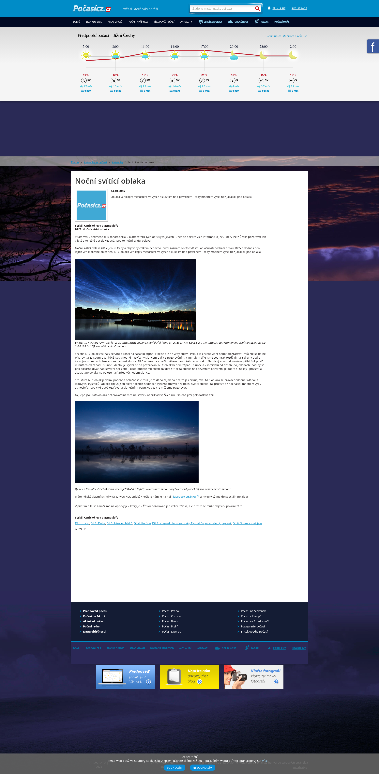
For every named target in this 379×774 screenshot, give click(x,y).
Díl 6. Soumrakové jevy (247, 523)
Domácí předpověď (162, 648)
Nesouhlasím (202, 767)
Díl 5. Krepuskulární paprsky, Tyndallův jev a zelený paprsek (191, 523)
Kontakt (202, 648)
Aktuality (186, 21)
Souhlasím (175, 767)
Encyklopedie (94, 21)
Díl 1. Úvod (82, 523)
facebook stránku (184, 496)
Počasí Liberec (171, 631)
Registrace (299, 8)
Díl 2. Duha (98, 523)
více (264, 761)
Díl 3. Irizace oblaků (119, 523)
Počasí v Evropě (251, 616)
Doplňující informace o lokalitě (287, 35)
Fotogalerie (93, 648)
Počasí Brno (169, 621)
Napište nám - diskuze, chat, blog (189, 677)
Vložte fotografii (253, 677)
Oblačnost (241, 21)
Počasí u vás (281, 21)
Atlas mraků (115, 21)
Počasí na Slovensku (254, 611)
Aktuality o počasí (95, 162)
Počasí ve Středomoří (255, 621)
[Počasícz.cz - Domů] (92, 10)
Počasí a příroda (138, 21)
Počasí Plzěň (170, 626)
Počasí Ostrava (171, 616)
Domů (76, 21)
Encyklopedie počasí (254, 631)
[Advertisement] (189, 128)
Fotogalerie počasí (253, 626)
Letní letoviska (213, 21)
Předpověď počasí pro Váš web (125, 677)
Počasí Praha (170, 611)
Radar (264, 21)
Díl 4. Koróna (142, 523)
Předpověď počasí (164, 21)
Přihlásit (279, 8)
